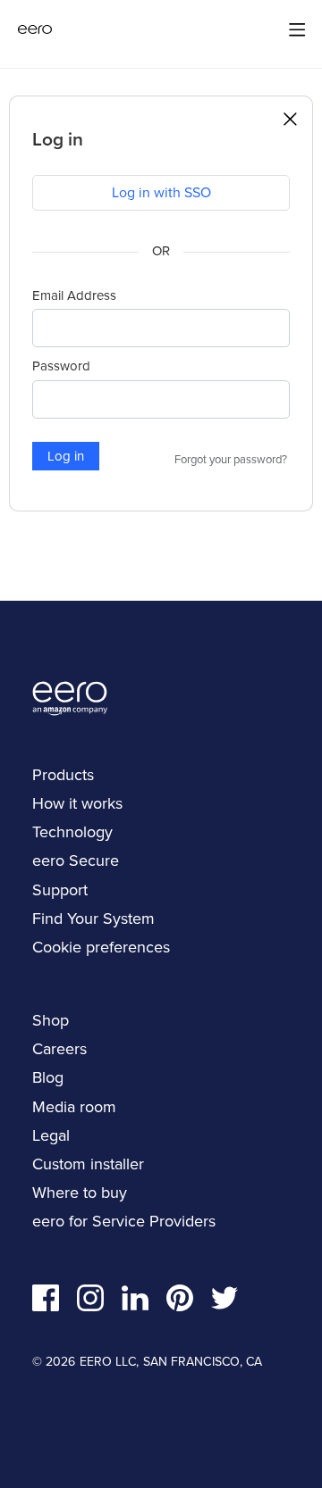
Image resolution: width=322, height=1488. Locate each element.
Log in (65, 456)
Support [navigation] (60, 890)
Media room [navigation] (74, 1106)
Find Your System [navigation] (93, 918)
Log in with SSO (161, 192)
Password (61, 366)
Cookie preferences (101, 947)
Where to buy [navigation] (79, 1192)
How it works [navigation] (77, 803)
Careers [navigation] (59, 1048)
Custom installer (88, 1164)
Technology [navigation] (72, 832)
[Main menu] (297, 29)
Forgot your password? (230, 460)
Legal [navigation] (51, 1135)
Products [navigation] (63, 774)
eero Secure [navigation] (75, 860)
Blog (48, 1077)
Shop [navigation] (50, 1020)
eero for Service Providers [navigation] (124, 1221)
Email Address (74, 295)
